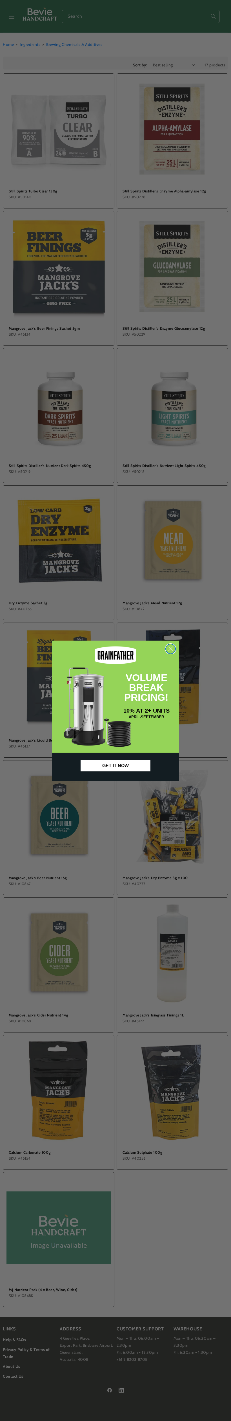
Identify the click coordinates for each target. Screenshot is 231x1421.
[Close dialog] (171, 649)
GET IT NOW (115, 765)
